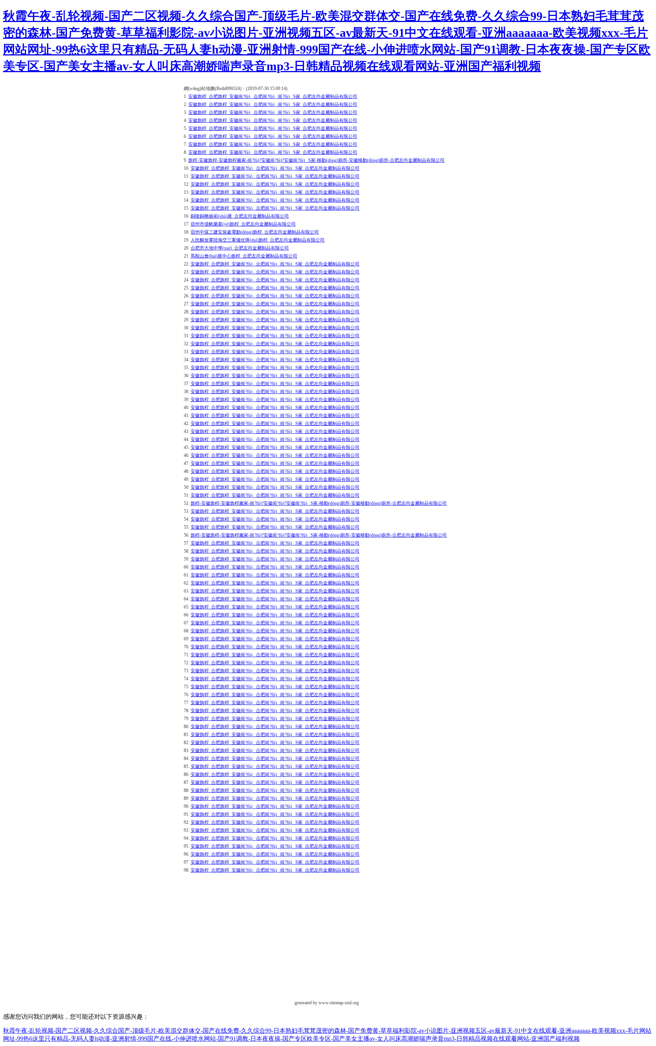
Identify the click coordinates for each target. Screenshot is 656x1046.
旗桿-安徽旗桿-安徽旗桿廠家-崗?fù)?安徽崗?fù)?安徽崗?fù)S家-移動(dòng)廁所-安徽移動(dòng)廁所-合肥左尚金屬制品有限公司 (316, 160)
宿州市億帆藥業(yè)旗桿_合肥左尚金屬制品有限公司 (243, 224)
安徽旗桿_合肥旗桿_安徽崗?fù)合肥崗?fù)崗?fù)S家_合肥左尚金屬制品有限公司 (272, 96)
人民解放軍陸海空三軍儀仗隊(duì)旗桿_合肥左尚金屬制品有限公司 (258, 240)
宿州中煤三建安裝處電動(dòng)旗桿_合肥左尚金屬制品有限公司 (255, 232)
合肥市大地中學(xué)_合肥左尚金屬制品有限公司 (240, 248)
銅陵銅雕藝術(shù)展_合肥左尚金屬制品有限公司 (240, 216)
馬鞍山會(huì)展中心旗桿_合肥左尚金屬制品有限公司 (244, 256)
